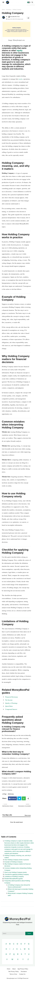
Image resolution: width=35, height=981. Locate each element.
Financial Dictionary (11, 697)
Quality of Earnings (11, 703)
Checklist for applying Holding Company (16, 874)
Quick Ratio (9, 706)
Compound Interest (11, 709)
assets (20, 79)
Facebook (13, 798)
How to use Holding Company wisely (15, 872)
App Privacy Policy (23, 969)
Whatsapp (24, 798)
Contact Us (22, 974)
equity (19, 50)
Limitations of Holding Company (14, 876)
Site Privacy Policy (13, 971)
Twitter (19, 798)
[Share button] (28, 798)
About (14, 969)
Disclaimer (24, 971)
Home (3, 9)
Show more (28, 815)
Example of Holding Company (13, 862)
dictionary (8, 9)
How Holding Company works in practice (16, 859)
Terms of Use (13, 974)
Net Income (8, 700)
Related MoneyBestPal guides (13, 878)
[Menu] (3, 2)
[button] (28, 2)
